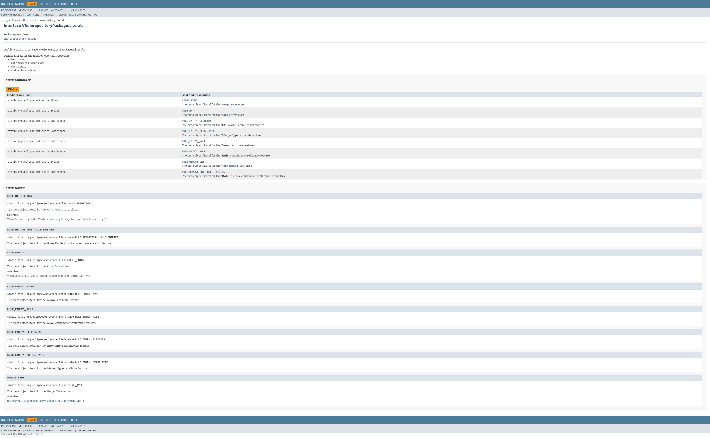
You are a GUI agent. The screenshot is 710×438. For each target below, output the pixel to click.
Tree (48, 4)
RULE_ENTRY (189, 110)
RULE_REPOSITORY (193, 161)
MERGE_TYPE (189, 100)
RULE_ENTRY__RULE (194, 151)
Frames (43, 10)
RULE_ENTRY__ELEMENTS (197, 120)
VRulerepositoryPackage (20, 38)
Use (41, 4)
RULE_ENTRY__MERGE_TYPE (198, 130)
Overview (7, 4)
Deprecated (61, 4)
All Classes (77, 10)
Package (20, 4)
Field (27, 15)
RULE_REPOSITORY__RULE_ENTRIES (203, 171)
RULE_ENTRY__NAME (194, 141)
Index (73, 4)
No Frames (57, 10)
